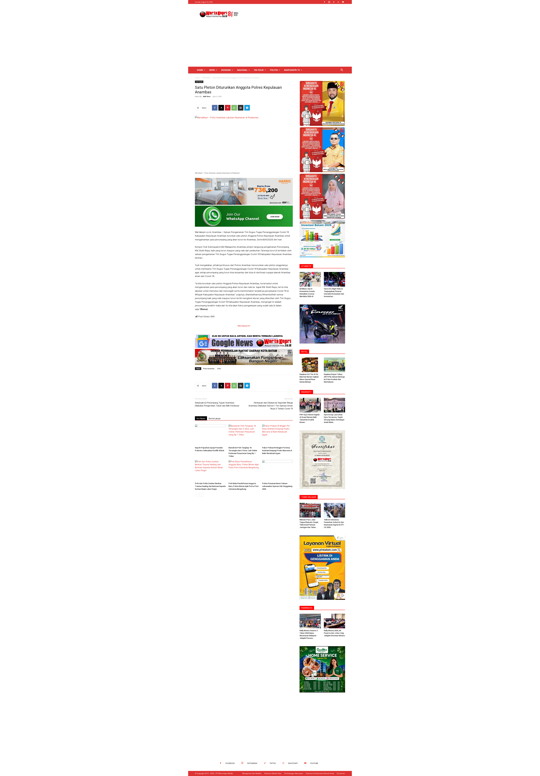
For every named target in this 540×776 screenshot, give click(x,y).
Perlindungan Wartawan (293, 773)
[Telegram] (247, 108)
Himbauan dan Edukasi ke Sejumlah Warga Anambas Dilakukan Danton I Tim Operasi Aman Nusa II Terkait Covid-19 (270, 406)
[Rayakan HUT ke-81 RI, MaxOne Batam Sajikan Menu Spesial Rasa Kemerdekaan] (310, 364)
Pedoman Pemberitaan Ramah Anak (320, 773)
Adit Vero (206, 96)
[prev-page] (196, 494)
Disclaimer (341, 773)
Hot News (201, 418)
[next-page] (201, 494)
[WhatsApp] (338, 2)
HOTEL (304, 352)
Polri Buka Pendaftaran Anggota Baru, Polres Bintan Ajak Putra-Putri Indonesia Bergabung (244, 486)
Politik (274, 70)
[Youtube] (343, 2)
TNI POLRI (259, 70)
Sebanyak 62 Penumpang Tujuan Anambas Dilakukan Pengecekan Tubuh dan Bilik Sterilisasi (217, 404)
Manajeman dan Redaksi (252, 773)
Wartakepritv (244, 325)
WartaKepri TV (292, 70)
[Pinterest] (227, 108)
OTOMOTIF (306, 266)
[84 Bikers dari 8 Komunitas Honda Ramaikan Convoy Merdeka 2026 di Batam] (310, 279)
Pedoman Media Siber (273, 773)
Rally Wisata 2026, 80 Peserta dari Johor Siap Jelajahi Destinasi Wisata (334, 633)
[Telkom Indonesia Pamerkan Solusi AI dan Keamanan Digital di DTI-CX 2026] (334, 510)
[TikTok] (334, 2)
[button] (341, 70)
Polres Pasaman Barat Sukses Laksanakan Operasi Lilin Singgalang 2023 (277, 486)
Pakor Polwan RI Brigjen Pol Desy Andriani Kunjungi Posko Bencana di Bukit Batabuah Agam (277, 450)
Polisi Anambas (208, 368)
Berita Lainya (214, 418)
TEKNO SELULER (308, 497)
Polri (219, 368)
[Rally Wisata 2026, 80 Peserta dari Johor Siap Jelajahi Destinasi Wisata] (334, 621)
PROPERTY (306, 392)
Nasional (242, 70)
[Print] (240, 108)
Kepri (212, 70)
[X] (221, 108)
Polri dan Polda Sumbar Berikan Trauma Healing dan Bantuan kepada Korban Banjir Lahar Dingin (210, 486)
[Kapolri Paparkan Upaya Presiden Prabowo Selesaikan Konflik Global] (210, 434)
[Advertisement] (294, 14)
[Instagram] (329, 2)
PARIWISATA (306, 608)
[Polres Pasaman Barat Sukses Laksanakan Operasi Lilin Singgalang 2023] (277, 470)
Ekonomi (226, 70)
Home (200, 70)
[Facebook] (324, 2)
